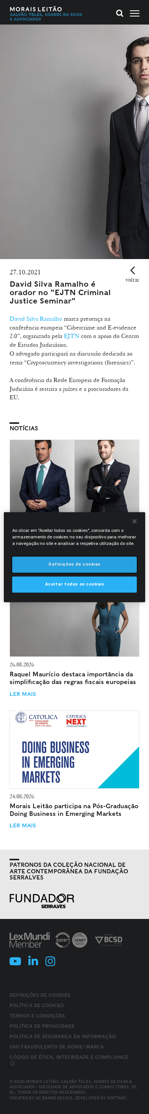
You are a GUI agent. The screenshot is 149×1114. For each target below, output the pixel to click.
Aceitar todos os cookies (74, 584)
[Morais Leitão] (46, 13)
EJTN (70, 336)
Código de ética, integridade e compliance (69, 1057)
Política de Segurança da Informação (63, 1036)
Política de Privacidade (42, 1026)
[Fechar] (134, 521)
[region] (75, 557)
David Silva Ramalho (36, 318)
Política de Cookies (37, 1005)
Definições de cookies (40, 995)
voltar (132, 279)
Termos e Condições (37, 1016)
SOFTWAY (116, 1098)
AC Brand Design (54, 1098)
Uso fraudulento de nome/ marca (57, 1047)
